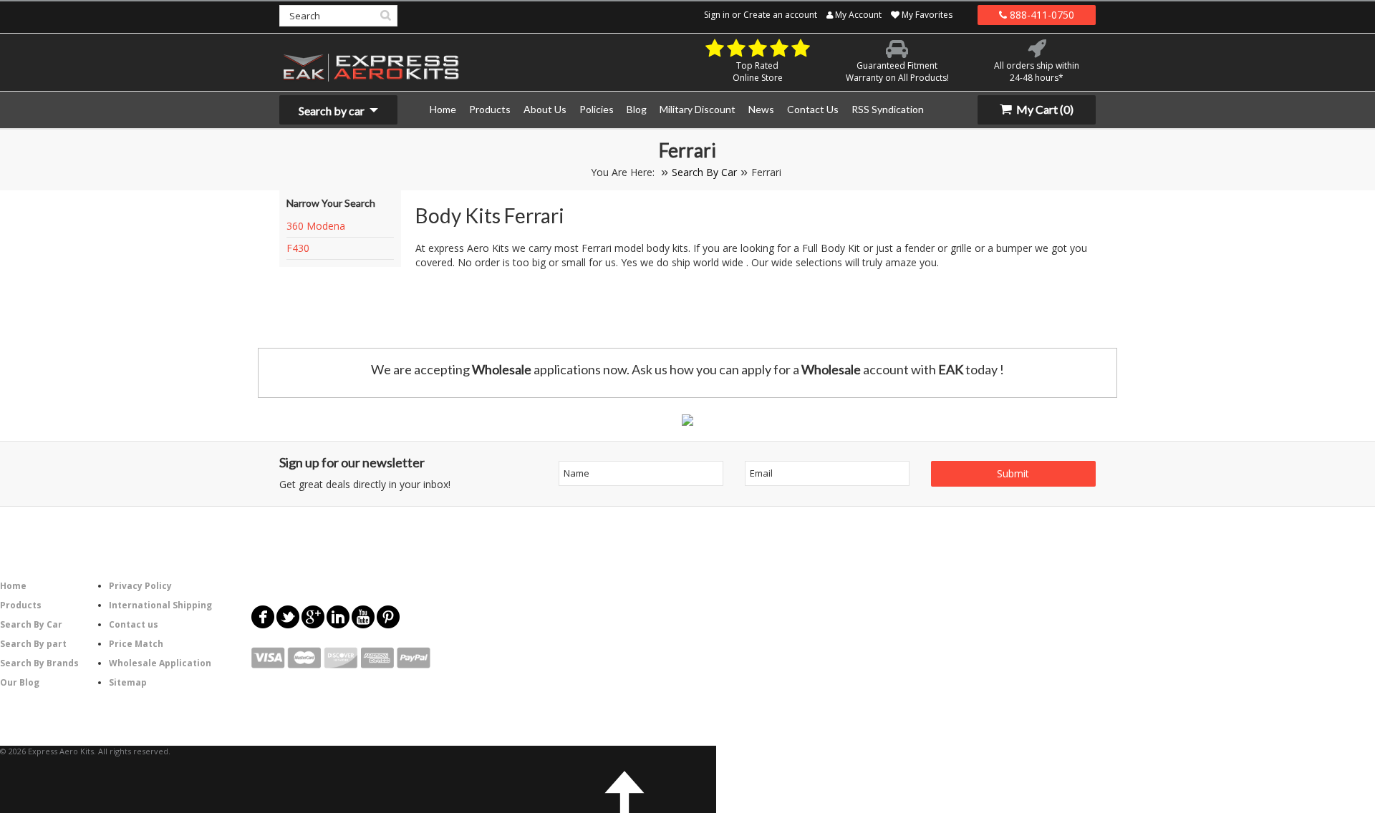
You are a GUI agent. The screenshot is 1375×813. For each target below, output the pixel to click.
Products (21, 605)
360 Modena (315, 226)
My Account (857, 15)
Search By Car (704, 172)
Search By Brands (39, 663)
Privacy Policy (140, 586)
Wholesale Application (160, 663)
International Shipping (160, 605)
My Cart (1044, 109)
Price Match (136, 644)
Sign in (717, 15)
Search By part (33, 644)
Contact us (133, 624)
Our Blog (19, 682)
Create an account (780, 15)
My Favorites (925, 15)
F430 (297, 248)
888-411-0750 (1040, 14)
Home (13, 586)
